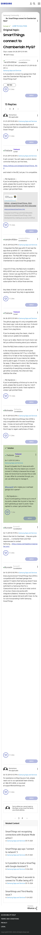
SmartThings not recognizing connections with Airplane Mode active (20, 834)
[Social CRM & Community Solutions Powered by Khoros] (32, 908)
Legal (3, 927)
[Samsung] (6, 3)
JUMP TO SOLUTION (19, 26)
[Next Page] (17, 109)
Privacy (4, 923)
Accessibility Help (8, 915)
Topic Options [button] (34, 20)
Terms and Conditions (10, 919)
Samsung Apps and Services (12, 71)
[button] (34, 60)
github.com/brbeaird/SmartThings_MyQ (14, 209)
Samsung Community (11, 15)
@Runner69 (9, 487)
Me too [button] (9, 85)
